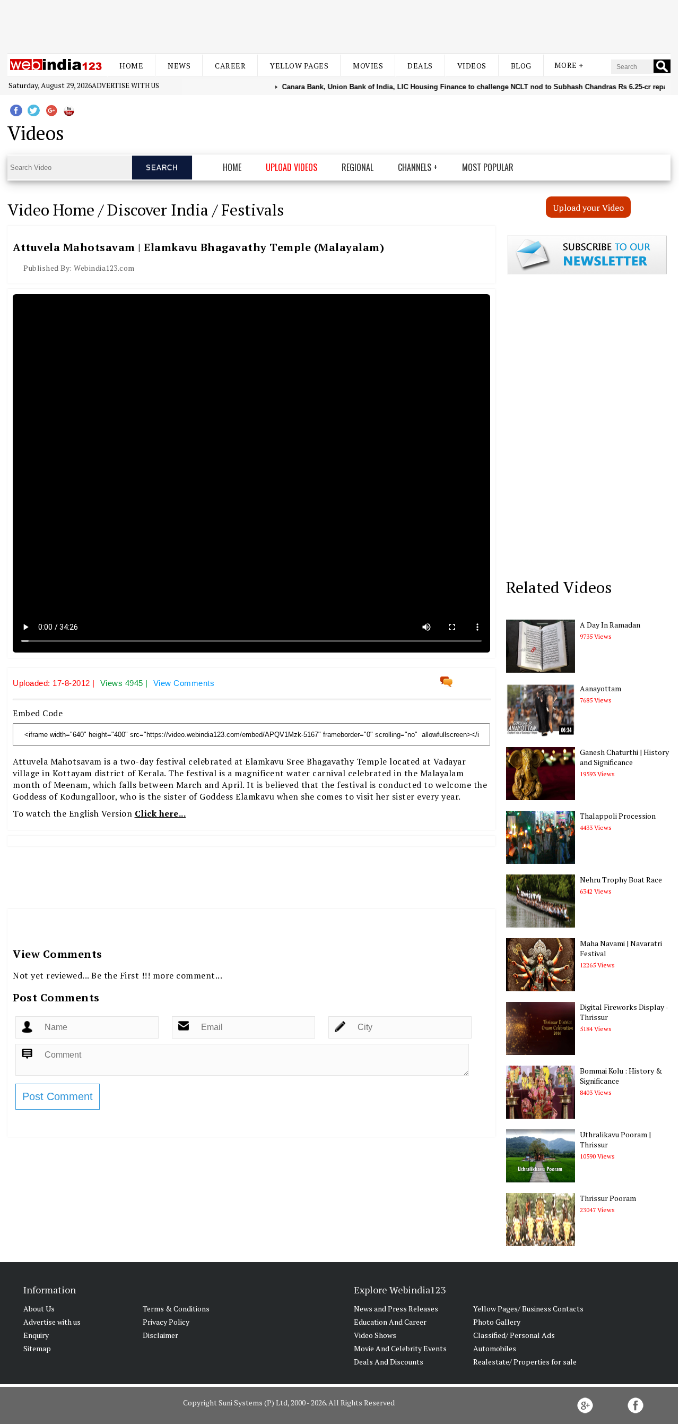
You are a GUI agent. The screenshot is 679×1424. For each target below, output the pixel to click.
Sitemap (37, 1348)
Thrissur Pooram (608, 1198)
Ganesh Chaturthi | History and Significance (624, 757)
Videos (471, 66)
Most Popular (487, 167)
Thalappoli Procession (618, 816)
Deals (420, 66)
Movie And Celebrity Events (400, 1348)
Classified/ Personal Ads (514, 1335)
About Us (39, 1308)
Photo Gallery (496, 1322)
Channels (414, 167)
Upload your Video (588, 207)
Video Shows (375, 1335)
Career (230, 66)
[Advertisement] (339, 25)
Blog (521, 66)
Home (131, 66)
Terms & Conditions (176, 1308)
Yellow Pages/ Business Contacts (528, 1308)
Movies (368, 66)
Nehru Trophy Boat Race (621, 879)
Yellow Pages (299, 66)
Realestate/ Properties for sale (525, 1362)
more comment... (188, 975)
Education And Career (390, 1322)
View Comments (184, 683)
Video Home (50, 209)
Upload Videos (291, 167)
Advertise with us (125, 85)
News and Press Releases (396, 1308)
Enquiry (36, 1335)
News (179, 66)
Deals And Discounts (388, 1362)
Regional (357, 167)
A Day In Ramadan (610, 625)
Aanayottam (600, 688)
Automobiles (494, 1348)
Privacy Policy (166, 1322)
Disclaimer (160, 1335)
